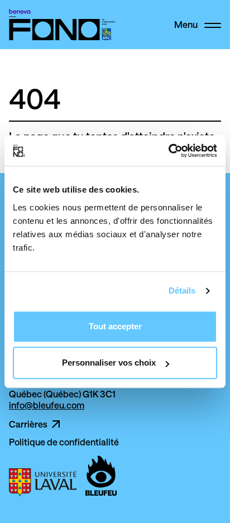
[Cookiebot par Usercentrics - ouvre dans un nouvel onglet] (168, 150)
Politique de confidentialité (64, 442)
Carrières (28, 424)
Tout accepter (115, 326)
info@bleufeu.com (46, 405)
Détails (182, 290)
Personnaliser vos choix (109, 362)
